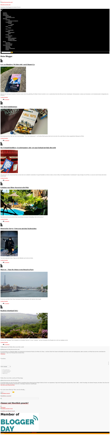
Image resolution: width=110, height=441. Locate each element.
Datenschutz (8, 47)
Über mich (5, 13)
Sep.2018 (2, 266)
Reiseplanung (6, 15)
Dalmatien (10, 35)
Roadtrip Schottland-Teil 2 (9, 310)
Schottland (10, 25)
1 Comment (6, 303)
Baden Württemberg (12, 38)
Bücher (4, 41)
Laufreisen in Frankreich (13, 20)
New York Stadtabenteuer (9, 107)
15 (1, 142)
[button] (1, 10)
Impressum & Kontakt (7, 45)
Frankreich (8, 31)
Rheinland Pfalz (11, 39)
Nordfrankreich (11, 32)
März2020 (2, 103)
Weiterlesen (3, 353)
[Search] (13, 392)
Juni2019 (2, 225)
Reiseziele (5, 18)
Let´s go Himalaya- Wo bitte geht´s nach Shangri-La (18, 64)
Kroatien (7, 34)
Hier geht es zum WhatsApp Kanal (8, 384)
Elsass (9, 33)
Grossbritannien (9, 22)
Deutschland (8, 36)
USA (7, 28)
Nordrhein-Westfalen (12, 40)
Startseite (5, 12)
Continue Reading (4, 97)
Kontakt (7, 49)
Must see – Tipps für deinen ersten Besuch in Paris (17, 269)
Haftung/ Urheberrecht (10, 48)
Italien (7, 26)
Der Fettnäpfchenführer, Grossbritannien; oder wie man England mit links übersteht (28, 147)
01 (1, 101)
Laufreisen (8, 19)
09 (1, 182)
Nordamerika (10, 30)
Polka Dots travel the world (5, 4)
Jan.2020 (2, 144)
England (10, 23)
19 (1, 223)
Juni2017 (2, 307)
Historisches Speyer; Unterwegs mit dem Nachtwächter (19, 228)
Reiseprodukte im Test (10, 17)
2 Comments (6, 344)
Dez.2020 (2, 61)
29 (1, 59)
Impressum (8, 46)
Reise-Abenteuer (9, 43)
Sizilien (9, 27)
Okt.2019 (2, 184)
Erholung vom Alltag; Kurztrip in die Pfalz (15, 187)
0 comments (6, 99)
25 (1, 264)
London (12, 24)
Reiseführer (8, 42)
